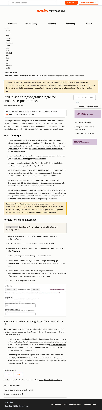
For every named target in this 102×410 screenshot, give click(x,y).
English (8, 68)
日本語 (7, 35)
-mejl (37, 121)
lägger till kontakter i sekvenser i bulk (27, 190)
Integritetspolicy (75, 404)
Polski (7, 48)
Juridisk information (58, 404)
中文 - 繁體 (9, 53)
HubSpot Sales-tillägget (23, 159)
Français (8, 40)
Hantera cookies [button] (90, 404)
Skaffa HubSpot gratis (88, 2)
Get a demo (71, 2)
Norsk (7, 58)
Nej (18, 375)
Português (9, 38)
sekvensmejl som (48, 121)
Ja (8, 375)
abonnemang (36, 111)
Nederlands (9, 43)
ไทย (7, 63)
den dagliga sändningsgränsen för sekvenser (34, 143)
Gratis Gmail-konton (22, 204)
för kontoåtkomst (35, 227)
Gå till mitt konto (11, 73)
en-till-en (30, 121)
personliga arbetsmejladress (44, 180)
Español (8, 30)
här (7, 91)
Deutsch (8, 33)
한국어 (7, 60)
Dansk (7, 55)
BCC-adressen (40, 159)
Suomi (7, 50)
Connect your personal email (13, 394)
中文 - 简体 (9, 65)
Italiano (8, 45)
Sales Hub (12, 114)
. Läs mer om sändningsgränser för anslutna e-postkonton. (33, 212)
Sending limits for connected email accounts (19, 390)
